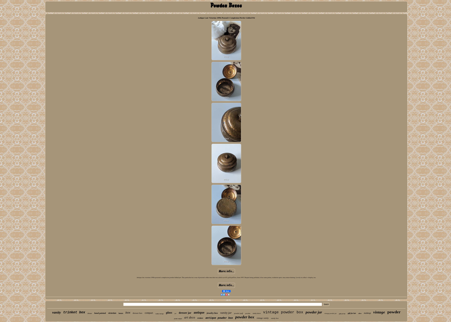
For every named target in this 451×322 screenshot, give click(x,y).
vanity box (275, 318)
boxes (121, 313)
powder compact (178, 318)
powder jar (314, 312)
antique (199, 312)
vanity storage (159, 313)
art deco (189, 317)
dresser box (137, 313)
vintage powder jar (330, 313)
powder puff (238, 313)
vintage (379, 312)
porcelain (247, 313)
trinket (200, 318)
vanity (56, 312)
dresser (89, 313)
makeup (367, 313)
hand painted (100, 313)
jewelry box (212, 313)
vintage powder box (283, 312)
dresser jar (185, 312)
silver (360, 313)
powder (394, 312)
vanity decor (257, 313)
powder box (244, 317)
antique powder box (219, 317)
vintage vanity (263, 318)
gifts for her (342, 313)
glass (169, 312)
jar (175, 313)
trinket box (74, 312)
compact (149, 312)
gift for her (352, 313)
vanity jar (226, 312)
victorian (112, 313)
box (127, 312)
